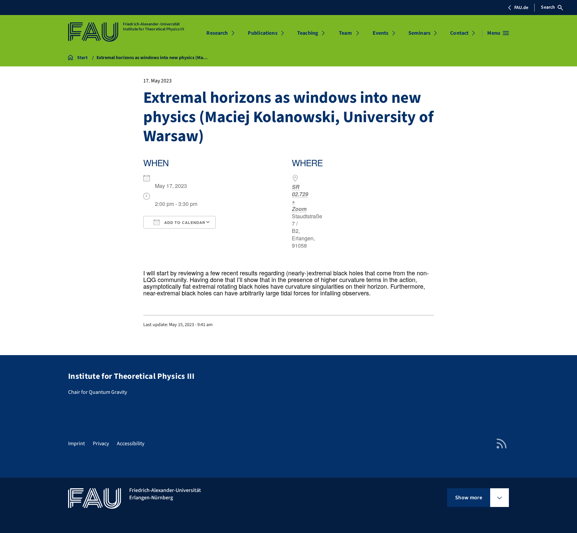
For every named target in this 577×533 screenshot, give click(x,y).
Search (548, 7)
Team (345, 33)
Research (217, 33)
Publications (262, 33)
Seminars (419, 33)
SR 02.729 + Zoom (300, 198)
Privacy (101, 443)
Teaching (307, 33)
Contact (459, 33)
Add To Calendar (184, 223)
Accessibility (130, 443)
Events (381, 33)
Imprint (76, 443)
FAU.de (521, 7)
